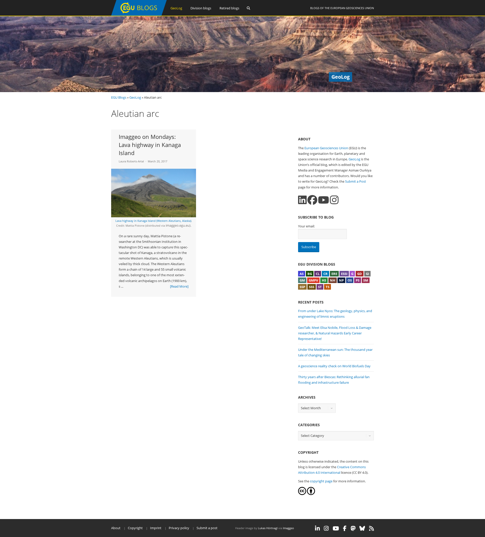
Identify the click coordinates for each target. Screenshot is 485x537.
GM (302, 280)
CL (318, 273)
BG (309, 273)
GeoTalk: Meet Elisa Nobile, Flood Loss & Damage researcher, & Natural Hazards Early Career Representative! (334, 333)
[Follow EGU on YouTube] (336, 528)
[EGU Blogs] (139, 14)
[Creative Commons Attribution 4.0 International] (302, 493)
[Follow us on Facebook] (312, 200)
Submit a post (207, 528)
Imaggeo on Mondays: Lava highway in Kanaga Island (150, 145)
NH (332, 280)
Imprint (155, 528)
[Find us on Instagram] (334, 200)
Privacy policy (179, 528)
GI (367, 273)
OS (350, 280)
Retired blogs (229, 8)
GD (359, 273)
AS (302, 273)
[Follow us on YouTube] (323, 200)
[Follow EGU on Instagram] (326, 528)
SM (365, 280)
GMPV (313, 280)
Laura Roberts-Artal (131, 161)
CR (325, 273)
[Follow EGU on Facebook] (345, 528)
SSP (302, 287)
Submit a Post (355, 181)
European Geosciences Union (352, 8)
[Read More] (179, 286)
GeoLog (176, 8)
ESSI (344, 273)
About (115, 528)
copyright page (321, 481)
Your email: (306, 226)
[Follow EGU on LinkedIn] (317, 528)
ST (320, 287)
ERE (334, 273)
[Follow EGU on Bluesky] (362, 528)
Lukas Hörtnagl (268, 528)
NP (341, 280)
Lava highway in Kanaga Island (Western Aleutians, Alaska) (153, 221)
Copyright (135, 528)
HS (324, 280)
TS (327, 287)
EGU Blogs (118, 97)
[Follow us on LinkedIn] (302, 200)
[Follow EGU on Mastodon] (353, 528)
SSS (311, 287)
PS (357, 280)
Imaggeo (288, 528)
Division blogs (200, 8)
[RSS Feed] (371, 528)
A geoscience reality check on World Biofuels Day (334, 366)
